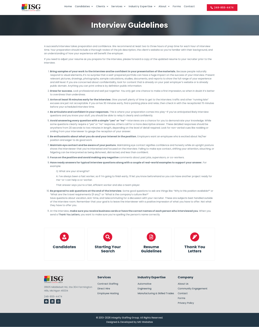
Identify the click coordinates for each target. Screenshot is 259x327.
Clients (100, 6)
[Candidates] (64, 236)
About (163, 6)
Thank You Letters (69, 214)
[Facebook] (46, 301)
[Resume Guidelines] (151, 236)
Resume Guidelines (151, 249)
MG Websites (145, 322)
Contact (189, 6)
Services (116, 6)
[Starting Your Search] (107, 236)
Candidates (82, 6)
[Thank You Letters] (194, 236)
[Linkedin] (52, 301)
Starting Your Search (108, 249)
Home (68, 6)
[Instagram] (58, 301)
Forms (177, 6)
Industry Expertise (140, 6)
